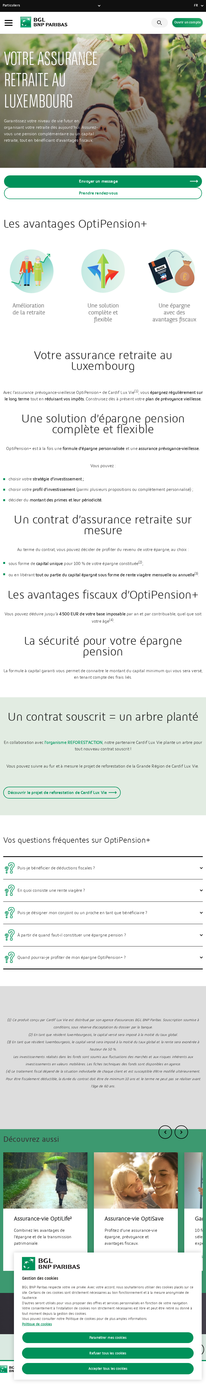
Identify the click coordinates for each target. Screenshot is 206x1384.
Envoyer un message (98, 181)
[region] (108, 1316)
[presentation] (165, 1132)
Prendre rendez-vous (98, 193)
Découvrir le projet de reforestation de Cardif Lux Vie (57, 792)
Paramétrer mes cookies (107, 1338)
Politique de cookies (37, 1324)
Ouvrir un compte (187, 22)
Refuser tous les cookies (107, 1353)
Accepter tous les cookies (108, 1368)
